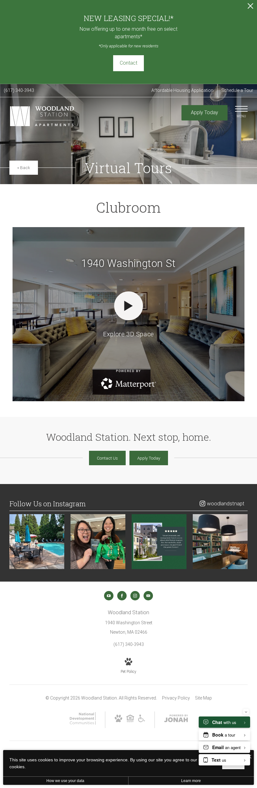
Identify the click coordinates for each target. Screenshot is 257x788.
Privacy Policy (176, 697)
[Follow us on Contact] (148, 595)
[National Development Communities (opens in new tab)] (82, 723)
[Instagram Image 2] (98, 541)
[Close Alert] (250, 7)
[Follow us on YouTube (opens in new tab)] (108, 595)
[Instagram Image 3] (159, 541)
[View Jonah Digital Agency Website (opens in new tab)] (176, 720)
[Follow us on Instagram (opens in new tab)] (135, 595)
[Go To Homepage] (42, 116)
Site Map (203, 697)
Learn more (191, 781)
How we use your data (65, 781)
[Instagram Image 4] (220, 541)
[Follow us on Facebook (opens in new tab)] (122, 595)
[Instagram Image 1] (36, 541)
